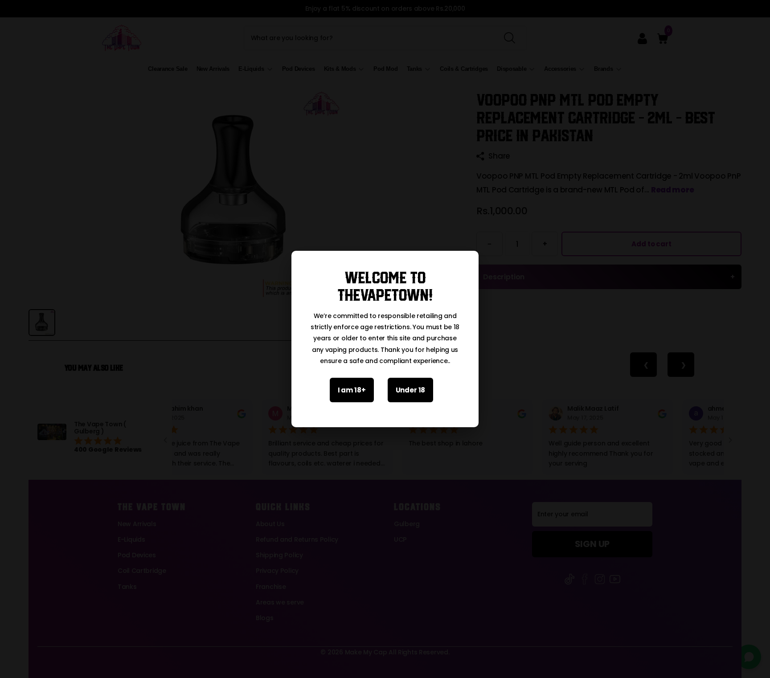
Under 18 (411, 390)
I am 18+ (352, 390)
